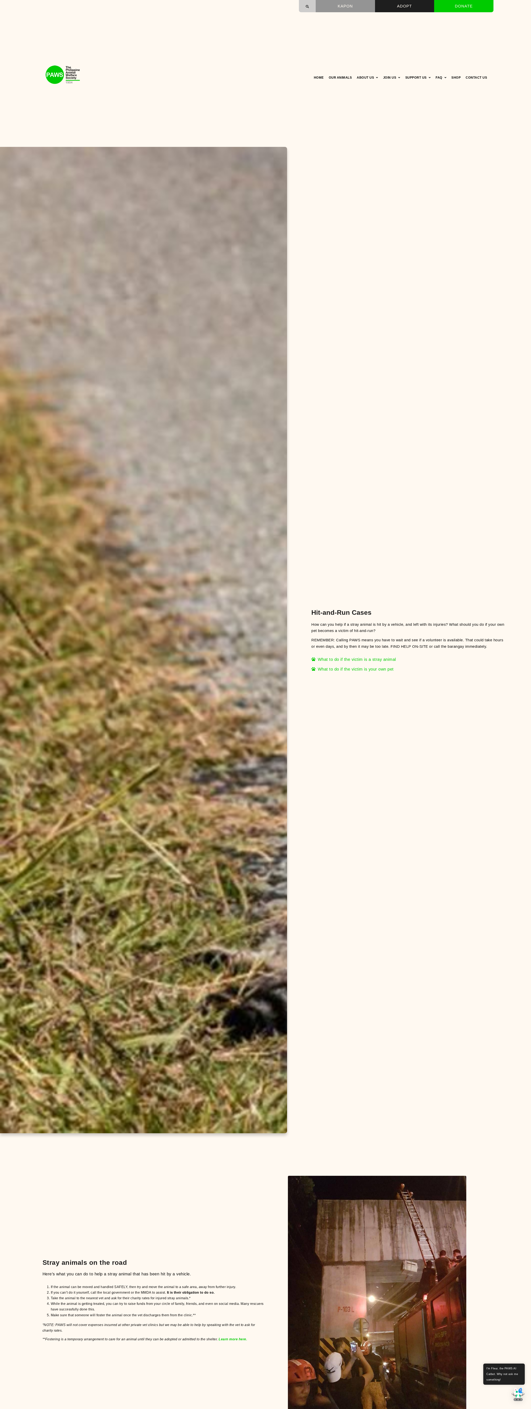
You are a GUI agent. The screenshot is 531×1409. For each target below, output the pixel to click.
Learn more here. (233, 1339)
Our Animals (340, 77)
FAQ (439, 77)
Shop (456, 77)
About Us (365, 77)
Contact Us (476, 77)
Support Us (416, 77)
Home (319, 77)
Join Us (389, 77)
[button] (307, 6)
